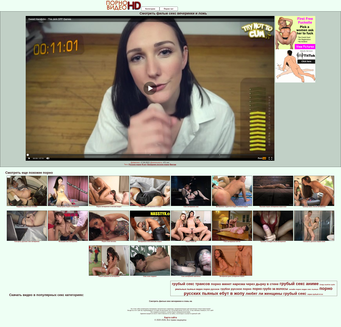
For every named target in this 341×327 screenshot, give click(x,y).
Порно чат (168, 9)
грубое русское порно (235, 289)
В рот (144, 164)
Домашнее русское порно (158, 164)
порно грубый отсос (315, 294)
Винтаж (173, 164)
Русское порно (135, 164)
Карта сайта (170, 317)
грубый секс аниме (299, 283)
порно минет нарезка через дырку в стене (245, 284)
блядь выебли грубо (327, 284)
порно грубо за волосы (270, 289)
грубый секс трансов (191, 284)
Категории (150, 9)
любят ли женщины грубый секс (276, 293)
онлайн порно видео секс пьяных (303, 289)
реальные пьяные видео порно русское (197, 289)
